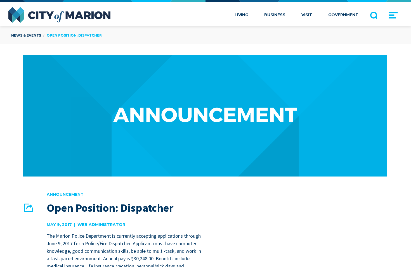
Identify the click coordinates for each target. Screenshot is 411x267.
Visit (306, 14)
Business (274, 14)
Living (241, 14)
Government (343, 14)
